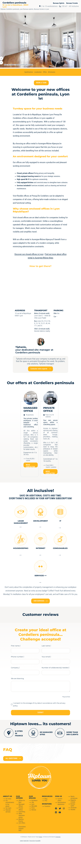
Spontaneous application (62, 803)
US (7, 796)
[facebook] (56, 808)
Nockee (73, 809)
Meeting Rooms (21, 820)
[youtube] (60, 812)
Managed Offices (21, 805)
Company (15, 668)
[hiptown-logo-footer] (40, 767)
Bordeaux (34, 800)
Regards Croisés (73, 801)
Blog (46, 799)
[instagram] (64, 808)
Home (5, 64)
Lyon (33, 804)
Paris (33, 808)
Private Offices (21, 809)
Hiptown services (8, 811)
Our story (8, 799)
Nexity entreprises (74, 797)
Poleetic (40, 836)
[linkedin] (56, 812)
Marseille (34, 806)
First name (15, 646)
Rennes (34, 810)
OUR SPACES (32, 797)
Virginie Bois (58, 836)
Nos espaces (11, 64)
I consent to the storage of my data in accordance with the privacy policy (39, 704)
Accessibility (37, 840)
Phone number (17, 657)
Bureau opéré (73, 805)
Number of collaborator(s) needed (55, 668)
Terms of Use (32, 840)
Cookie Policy (26, 840)
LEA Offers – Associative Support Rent (22, 826)
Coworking (22, 812)
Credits (21, 840)
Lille (33, 802)
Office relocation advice (22, 815)
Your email (46, 657)
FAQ (46, 800)
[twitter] (60, 808)
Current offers (60, 799)
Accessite (73, 808)
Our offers (19, 797)
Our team (8, 808)
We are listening (17, 678)
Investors (47, 806)
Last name (46, 646)
